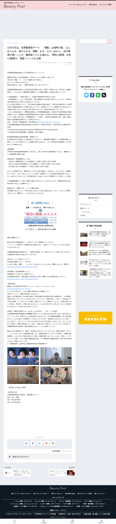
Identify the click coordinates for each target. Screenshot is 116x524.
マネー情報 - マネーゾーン (72, 504)
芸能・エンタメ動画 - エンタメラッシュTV (90, 506)
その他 (82, 215)
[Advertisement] (58, 23)
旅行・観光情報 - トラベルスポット (94, 504)
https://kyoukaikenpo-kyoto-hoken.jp (18, 289)
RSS (104, 98)
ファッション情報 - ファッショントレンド (25, 504)
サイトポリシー (58, 493)
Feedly (98, 98)
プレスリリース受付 (105, 4)
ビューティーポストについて (78, 4)
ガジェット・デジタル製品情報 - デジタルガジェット (57, 506)
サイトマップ (100, 493)
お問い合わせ (93, 4)
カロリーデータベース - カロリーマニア (19, 514)
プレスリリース (67, 451)
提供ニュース (84, 208)
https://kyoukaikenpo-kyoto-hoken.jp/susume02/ (22, 279)
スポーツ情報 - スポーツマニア (50, 504)
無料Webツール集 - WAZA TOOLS (70, 514)
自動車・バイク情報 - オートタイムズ (25, 506)
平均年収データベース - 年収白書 (45, 514)
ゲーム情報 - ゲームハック (93, 501)
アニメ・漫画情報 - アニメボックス (70, 501)
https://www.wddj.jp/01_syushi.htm (48, 122)
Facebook (92, 98)
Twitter (86, 98)
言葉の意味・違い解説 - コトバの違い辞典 (97, 514)
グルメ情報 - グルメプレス (24, 501)
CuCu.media (86, 212)
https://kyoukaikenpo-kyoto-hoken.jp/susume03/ (22, 267)
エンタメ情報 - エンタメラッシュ (46, 501)
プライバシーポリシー (42, 493)
